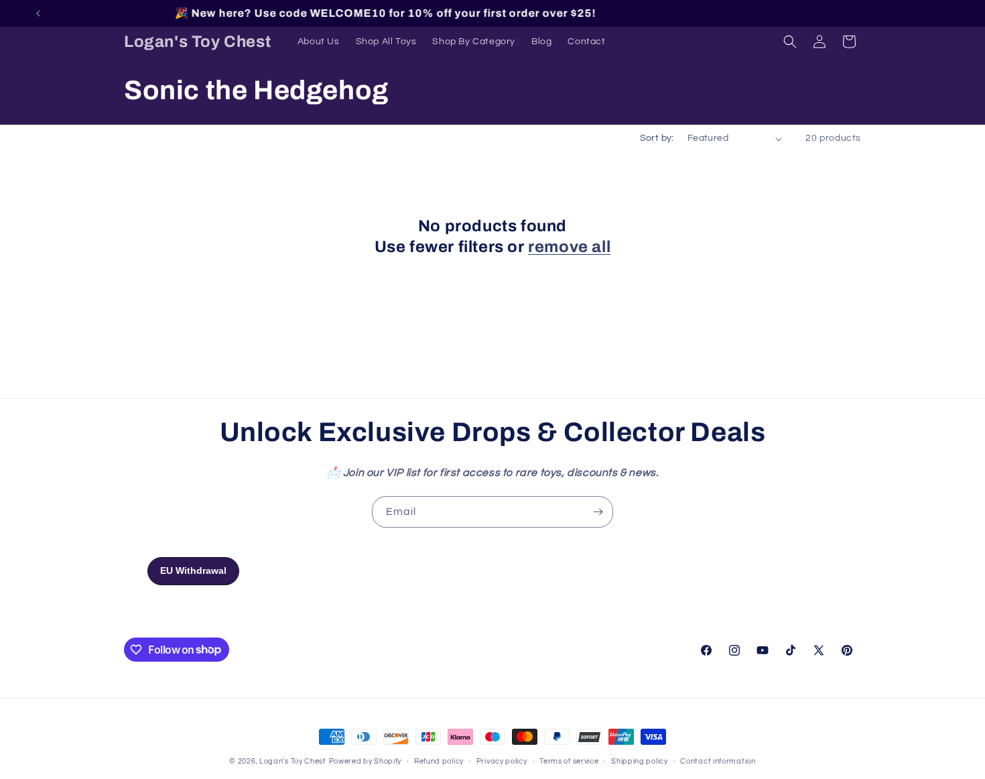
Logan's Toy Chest (292, 761)
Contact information (717, 760)
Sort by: (657, 138)
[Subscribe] (597, 512)
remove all (569, 246)
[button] (790, 41)
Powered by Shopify (365, 761)
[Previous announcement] (38, 13)
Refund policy (439, 760)
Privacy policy (501, 760)
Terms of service (568, 760)
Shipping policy (639, 760)
